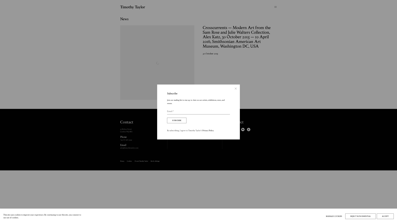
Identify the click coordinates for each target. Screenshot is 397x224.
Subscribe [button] (176, 120)
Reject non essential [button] (360, 216)
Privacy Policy (208, 130)
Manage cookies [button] (334, 216)
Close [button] (195, 89)
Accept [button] (385, 216)
